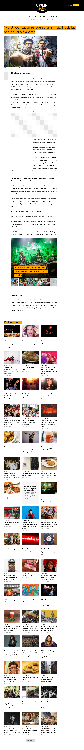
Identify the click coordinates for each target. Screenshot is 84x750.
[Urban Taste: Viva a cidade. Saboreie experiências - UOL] (42, 7)
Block (46, 94)
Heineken (42, 94)
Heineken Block (16, 300)
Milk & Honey (15, 102)
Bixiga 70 (34, 308)
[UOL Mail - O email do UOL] (65, 5)
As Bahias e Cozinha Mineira (23, 308)
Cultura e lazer (42, 16)
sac (62, 5)
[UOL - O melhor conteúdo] (38, 2)
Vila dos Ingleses (24, 305)
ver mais (29, 740)
